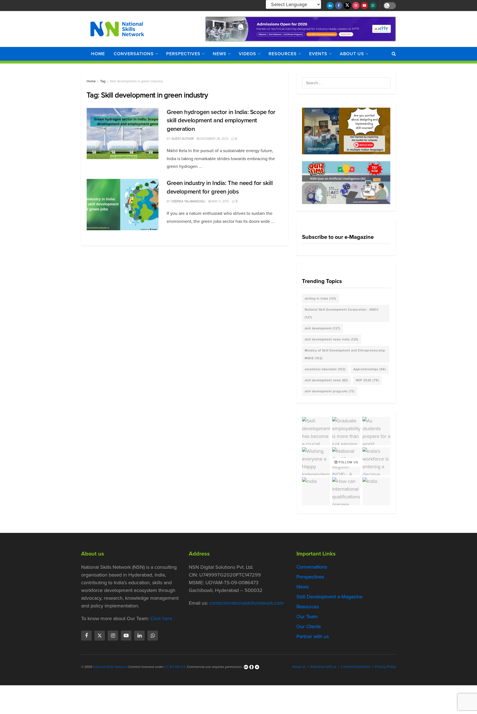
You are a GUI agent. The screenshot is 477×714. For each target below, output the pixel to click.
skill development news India (331, 339)
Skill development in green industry (136, 81)
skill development (322, 328)
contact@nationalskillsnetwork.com (246, 603)
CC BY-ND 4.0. (175, 666)
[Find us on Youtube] (364, 5)
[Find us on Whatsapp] (373, 5)
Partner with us (312, 636)
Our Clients (308, 626)
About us (352, 54)
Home (98, 54)
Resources (283, 54)
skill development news (326, 380)
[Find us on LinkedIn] (330, 5)
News (219, 54)
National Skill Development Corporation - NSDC (342, 313)
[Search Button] (394, 54)
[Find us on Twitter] (347, 5)
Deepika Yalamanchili (188, 201)
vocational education (325, 369)
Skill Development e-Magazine (329, 596)
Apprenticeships (369, 369)
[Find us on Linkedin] (139, 636)
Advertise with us (323, 666)
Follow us (348, 462)
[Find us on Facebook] (338, 5)
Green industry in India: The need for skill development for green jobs (219, 187)
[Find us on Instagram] (355, 5)
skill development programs (329, 391)
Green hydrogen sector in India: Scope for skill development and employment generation (221, 120)
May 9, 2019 (220, 201)
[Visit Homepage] (117, 29)
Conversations (134, 54)
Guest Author (182, 138)
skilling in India (320, 298)
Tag (102, 81)
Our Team (307, 616)
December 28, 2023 (213, 138)
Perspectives (183, 54)
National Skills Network (110, 666)
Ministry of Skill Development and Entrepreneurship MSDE (345, 354)
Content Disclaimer (355, 666)
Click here (161, 618)
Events (318, 54)
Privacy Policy (385, 666)
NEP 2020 (367, 380)
